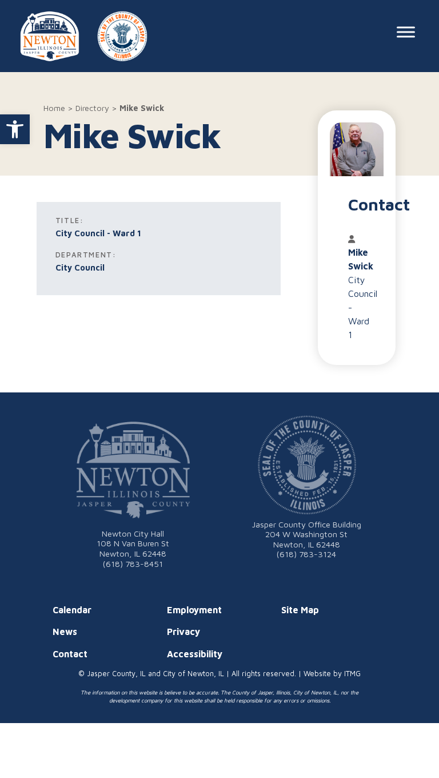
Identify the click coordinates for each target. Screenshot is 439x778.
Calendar (72, 610)
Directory (92, 108)
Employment (194, 610)
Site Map (300, 610)
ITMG (352, 673)
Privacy (183, 631)
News (65, 631)
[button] (15, 129)
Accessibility (194, 654)
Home (54, 108)
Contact (70, 654)
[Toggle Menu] (406, 31)
